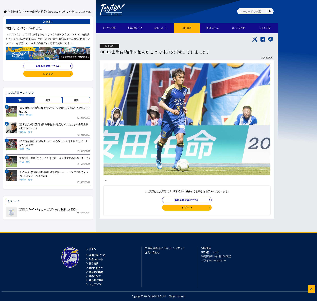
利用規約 (206, 248)
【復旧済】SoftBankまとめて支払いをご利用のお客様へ (48, 209)
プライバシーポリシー (213, 260)
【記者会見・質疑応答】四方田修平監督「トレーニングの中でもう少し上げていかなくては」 (53, 174)
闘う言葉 (187, 28)
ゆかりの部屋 (96, 280)
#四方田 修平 (25, 131)
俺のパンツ (95, 276)
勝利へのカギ (96, 267)
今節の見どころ (97, 255)
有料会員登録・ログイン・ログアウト (165, 248)
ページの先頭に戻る (311, 289)
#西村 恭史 (24, 148)
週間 (48, 100)
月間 (76, 100)
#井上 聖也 (24, 161)
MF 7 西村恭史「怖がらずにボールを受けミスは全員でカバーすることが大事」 (53, 143)
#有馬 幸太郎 (25, 115)
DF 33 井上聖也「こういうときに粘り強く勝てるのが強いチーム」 (54, 158)
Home (5, 11)
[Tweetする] (255, 39)
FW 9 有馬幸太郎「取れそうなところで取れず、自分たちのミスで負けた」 (53, 109)
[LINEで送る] (270, 39)
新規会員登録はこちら (187, 200)
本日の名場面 (96, 271)
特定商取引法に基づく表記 (216, 256)
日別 (20, 100)
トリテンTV (95, 284)
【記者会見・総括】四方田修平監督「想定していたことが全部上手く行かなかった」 (53, 126)
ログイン (187, 207)
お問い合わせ (152, 252)
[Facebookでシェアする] (262, 39)
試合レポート (96, 259)
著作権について (210, 252)
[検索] (270, 11)
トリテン (91, 249)
